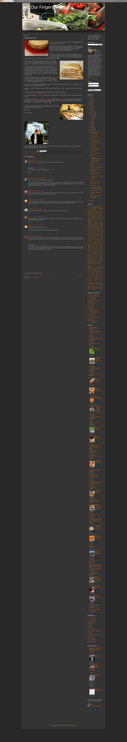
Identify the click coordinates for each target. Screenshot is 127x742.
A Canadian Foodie (93, 445)
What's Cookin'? (92, 606)
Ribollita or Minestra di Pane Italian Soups (95, 198)
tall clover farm (92, 415)
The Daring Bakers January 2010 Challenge (95, 141)
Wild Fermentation (92, 617)
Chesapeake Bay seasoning (45, 99)
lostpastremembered (93, 405)
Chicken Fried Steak (94, 135)
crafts (93, 226)
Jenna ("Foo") (31, 178)
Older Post (81, 275)
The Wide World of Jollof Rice (94, 328)
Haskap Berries (92, 314)
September (92, 117)
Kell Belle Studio (92, 688)
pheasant (100, 259)
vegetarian (99, 283)
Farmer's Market (94, 233)
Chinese (95, 220)
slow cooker (100, 271)
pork (101, 261)
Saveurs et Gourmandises (94, 357)
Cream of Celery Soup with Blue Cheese (95, 183)
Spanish (97, 274)
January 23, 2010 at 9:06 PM (39, 168)
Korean (89, 249)
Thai (101, 277)
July (91, 120)
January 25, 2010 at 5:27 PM (37, 225)
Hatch (33, 100)
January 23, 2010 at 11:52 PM (40, 178)
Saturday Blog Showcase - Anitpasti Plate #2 (95, 133)
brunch (94, 213)
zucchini (94, 289)
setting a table (99, 270)
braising (94, 211)
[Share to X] (43, 151)
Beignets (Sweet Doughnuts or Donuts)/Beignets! (98, 527)
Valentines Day (99, 280)
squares (97, 275)
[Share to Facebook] (44, 151)
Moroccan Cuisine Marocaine (95, 525)
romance (96, 264)
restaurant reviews (91, 263)
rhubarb (97, 263)
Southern (37, 152)
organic (91, 258)
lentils (101, 249)
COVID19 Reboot (92, 487)
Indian (101, 245)
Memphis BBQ (93, 144)
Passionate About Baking (94, 609)
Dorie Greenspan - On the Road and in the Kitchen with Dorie (95, 566)
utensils (93, 280)
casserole (100, 217)
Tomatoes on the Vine (93, 504)
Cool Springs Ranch (93, 320)
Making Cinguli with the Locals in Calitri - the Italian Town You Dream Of (98, 580)
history (98, 243)
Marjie (29, 160)
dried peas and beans (95, 230)
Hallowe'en (89, 243)
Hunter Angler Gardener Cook (95, 338)
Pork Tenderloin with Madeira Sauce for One (96, 169)
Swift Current (99, 276)
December (92, 111)
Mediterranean (95, 253)
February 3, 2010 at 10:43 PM (36, 235)
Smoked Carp (91, 339)
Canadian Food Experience (96, 216)
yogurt (91, 289)
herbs (96, 243)
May (91, 124)
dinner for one (99, 229)
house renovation (96, 244)
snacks (93, 272)
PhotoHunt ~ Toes (98, 587)
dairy (101, 226)
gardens (89, 240)
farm (88, 233)
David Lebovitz (92, 366)
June (91, 122)
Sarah (29, 216)
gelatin (95, 240)
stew (101, 275)
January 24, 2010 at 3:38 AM (38, 190)
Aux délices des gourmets (94, 460)
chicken (89, 220)
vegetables (91, 283)
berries (89, 209)
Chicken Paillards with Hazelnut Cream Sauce (95, 158)
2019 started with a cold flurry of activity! (98, 656)
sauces (98, 269)
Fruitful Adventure (92, 315)
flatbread (95, 234)
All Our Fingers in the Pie (49, 7)
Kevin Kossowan (92, 486)
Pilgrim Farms (91, 308)
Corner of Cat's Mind (93, 674)
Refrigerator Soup (93, 179)
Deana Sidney (31, 199)
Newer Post (27, 275)
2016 (90, 100)
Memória (30, 190)
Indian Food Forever (93, 636)
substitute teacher (91, 276)
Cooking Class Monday (93, 224)
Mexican (89, 254)
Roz (29, 235)
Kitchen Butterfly (92, 327)
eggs (92, 231)
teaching (89, 277)
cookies (100, 222)
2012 (90, 107)
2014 (90, 103)
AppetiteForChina (93, 499)
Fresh (90, 544)
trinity (62, 88)
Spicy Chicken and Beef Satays (96, 167)
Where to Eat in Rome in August (95, 374)
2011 (90, 108)
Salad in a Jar (92, 513)
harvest (93, 243)
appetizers (97, 206)
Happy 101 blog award (94, 136)
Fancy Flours (91, 637)
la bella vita (91, 342)
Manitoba (100, 252)
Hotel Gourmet (93, 138)
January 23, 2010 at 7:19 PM (36, 160)
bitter (98, 209)
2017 (90, 98)
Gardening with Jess (93, 347)
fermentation (100, 233)
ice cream (98, 245)
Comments (91, 85)
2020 (90, 96)
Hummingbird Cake (40, 95)
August (91, 118)
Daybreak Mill (91, 318)
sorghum (37, 99)
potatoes (89, 262)
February (92, 129)
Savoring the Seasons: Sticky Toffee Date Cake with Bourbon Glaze (98, 507)
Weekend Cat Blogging (94, 195)
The (94, 279)
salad (89, 266)
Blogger (74, 725)
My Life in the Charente (94, 549)
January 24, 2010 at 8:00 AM (40, 199)
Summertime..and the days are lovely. (98, 428)
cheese (100, 218)
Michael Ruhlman (92, 475)
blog (101, 209)
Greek (99, 241)
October (91, 115)
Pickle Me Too (92, 559)
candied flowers (90, 217)
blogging (90, 211)
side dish (96, 271)
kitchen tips (100, 248)
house (91, 244)
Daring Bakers (91, 227)
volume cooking (100, 285)
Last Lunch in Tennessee (95, 149)
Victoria (89, 284)
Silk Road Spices (92, 621)
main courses (94, 252)
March (91, 127)
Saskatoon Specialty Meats (94, 300)
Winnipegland (92, 684)
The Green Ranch (92, 297)
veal (101, 281)
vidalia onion (61, 99)
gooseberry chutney (91, 241)
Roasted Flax (91, 302)
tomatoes (97, 279)
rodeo (93, 264)
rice (99, 263)
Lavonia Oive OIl (92, 618)
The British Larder (93, 572)
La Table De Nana (93, 426)
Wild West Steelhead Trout (94, 294)
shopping (92, 271)
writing (89, 289)
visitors (95, 285)
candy (95, 217)
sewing (89, 271)
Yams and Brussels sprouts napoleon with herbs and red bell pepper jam (95, 521)
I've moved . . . (92, 472)
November (92, 113)
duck (101, 230)
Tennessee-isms (93, 146)
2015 (90, 101)
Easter (89, 231)
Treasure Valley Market (93, 296)
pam (29, 208)
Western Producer (91, 287)
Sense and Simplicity (93, 595)
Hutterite (94, 245)
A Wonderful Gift (93, 185)
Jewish (89, 248)
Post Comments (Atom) (34, 277)
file (42, 101)
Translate (97, 91)
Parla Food (91, 373)
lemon (98, 249)
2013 (90, 105)
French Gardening (92, 639)
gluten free (100, 240)
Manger (90, 421)
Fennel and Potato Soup (95, 171)
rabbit (101, 262)
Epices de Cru (92, 627)
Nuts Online (91, 623)
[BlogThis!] (41, 151)
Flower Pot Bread (93, 180)
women (101, 288)
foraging (94, 236)
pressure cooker (97, 262)
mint (99, 254)
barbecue (98, 207)
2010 (90, 110)
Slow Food (90, 272)
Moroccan (100, 255)
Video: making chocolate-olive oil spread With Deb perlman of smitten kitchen (95, 369)
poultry (93, 262)
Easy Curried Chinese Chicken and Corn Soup (96, 190)
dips (88, 230)
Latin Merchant (92, 620)
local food (92, 250)
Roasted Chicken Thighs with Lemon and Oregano (98, 537)
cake (97, 213)
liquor (89, 250)
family (101, 231)
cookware (100, 225)
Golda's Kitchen (92, 642)
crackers (89, 226)
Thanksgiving (90, 279)
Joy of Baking (91, 629)
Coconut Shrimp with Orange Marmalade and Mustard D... (96, 187)
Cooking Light (95, 225)
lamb (92, 249)
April (91, 125)
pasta (101, 258)
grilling (101, 241)
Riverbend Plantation (93, 303)
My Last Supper (93, 151)
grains (96, 241)
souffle (99, 272)
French (101, 238)
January (92, 130)
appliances (90, 207)
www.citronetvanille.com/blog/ (95, 519)
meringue (100, 253)
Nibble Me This (92, 377)
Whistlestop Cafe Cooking (94, 586)
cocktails (95, 221)
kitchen (96, 248)
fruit (98, 239)
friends (89, 239)
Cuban (96, 226)
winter (99, 288)
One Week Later (98, 675)
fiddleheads (90, 234)
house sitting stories (31, 152)
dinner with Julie (92, 450)
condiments (90, 222)
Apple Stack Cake (53, 42)
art (92, 207)
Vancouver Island (92, 281)
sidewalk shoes (92, 611)
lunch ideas (97, 250)
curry (98, 226)
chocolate (100, 220)
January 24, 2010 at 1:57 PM (36, 208)
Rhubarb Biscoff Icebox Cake (94, 451)
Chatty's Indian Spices (93, 321)
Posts (90, 83)
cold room (100, 221)
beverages (93, 209)
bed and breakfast (97, 208)
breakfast (97, 212)
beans (101, 207)
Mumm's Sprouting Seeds (94, 312)
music (94, 257)
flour (98, 234)
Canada (89, 215)
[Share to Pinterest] (46, 151)
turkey (101, 279)
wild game (93, 288)
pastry (89, 259)
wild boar (89, 288)
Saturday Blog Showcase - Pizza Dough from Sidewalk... (95, 161)
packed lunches (96, 258)
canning (97, 217)
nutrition (101, 257)
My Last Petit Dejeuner (94, 148)
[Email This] (40, 151)
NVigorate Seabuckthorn (94, 311)
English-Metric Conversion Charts (95, 634)
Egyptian (94, 231)
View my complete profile (93, 78)
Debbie (29, 225)
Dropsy (90, 685)
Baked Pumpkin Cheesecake (94, 573)
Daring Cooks (98, 227)
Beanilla (90, 626)
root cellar (101, 264)
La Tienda (91, 633)
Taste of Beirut (92, 455)
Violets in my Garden (95, 284)
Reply (29, 163)
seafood (93, 270)
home (89, 244)
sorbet (96, 272)
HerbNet (90, 624)
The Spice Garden (93, 435)
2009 (90, 200)
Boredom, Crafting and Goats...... (94, 174)
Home (24, 31)
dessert (89, 229)
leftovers (95, 249)
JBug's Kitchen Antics (94, 605)
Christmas (90, 221)
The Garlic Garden (92, 299)
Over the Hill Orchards (93, 309)
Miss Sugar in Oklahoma (95, 143)
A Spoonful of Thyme (93, 396)
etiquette (98, 231)
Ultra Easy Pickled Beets (95, 153)
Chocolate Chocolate (93, 640)
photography (90, 261)
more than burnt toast (93, 576)
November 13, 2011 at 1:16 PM (40, 245)
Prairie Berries (92, 306)
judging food (93, 248)
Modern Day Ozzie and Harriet (95, 490)
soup (101, 272)
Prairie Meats (91, 305)
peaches (94, 259)
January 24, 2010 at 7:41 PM (38, 216)
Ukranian (89, 280)
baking (94, 207)
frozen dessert (94, 239)
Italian (89, 247)
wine (96, 288)
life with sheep (92, 654)
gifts (97, 240)
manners (89, 253)
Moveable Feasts (92, 535)
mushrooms (90, 257)
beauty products (90, 208)
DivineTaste (91, 480)
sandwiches (100, 266)
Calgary (100, 213)
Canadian (93, 215)
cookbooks (96, 222)
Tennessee (41, 152)
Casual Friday (91, 218)
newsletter (97, 257)
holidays (101, 243)
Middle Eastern (95, 254)
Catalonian (96, 218)
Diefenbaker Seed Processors (95, 317)
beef (101, 208)
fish (93, 234)
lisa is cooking (92, 387)
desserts (93, 229)
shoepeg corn (54, 77)
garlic (92, 240)
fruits (101, 239)
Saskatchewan (91, 267)
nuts (88, 258)
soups (89, 274)
